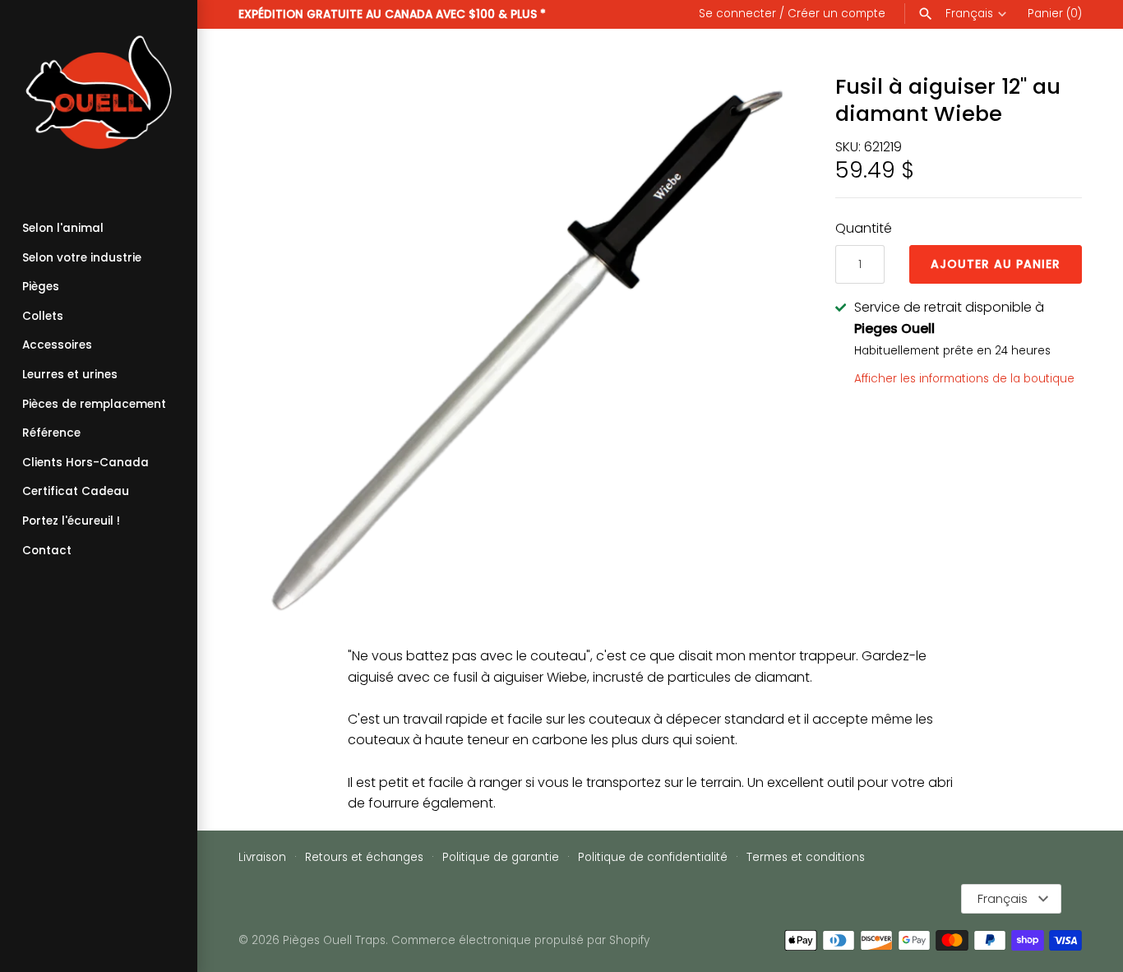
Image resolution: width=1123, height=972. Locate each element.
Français (969, 14)
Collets (42, 316)
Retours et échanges (364, 857)
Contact (47, 550)
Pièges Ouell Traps (334, 940)
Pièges (40, 286)
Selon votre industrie (81, 258)
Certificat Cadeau (75, 491)
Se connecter (737, 13)
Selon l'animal (63, 228)
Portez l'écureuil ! (71, 521)
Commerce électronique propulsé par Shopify (520, 940)
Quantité (863, 228)
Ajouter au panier (996, 264)
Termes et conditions (805, 857)
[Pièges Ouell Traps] (98, 98)
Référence (51, 433)
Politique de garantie (500, 857)
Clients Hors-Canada (85, 462)
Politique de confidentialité (653, 857)
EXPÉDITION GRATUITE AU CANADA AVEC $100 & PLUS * (392, 14)
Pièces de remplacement (94, 404)
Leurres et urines (70, 374)
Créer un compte (836, 13)
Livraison (262, 857)
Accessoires (57, 345)
